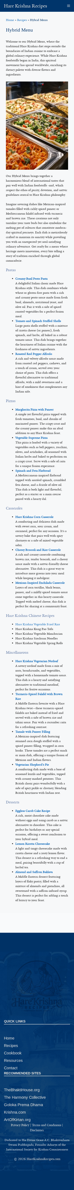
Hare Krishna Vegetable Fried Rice (37, 624)
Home (10, 20)
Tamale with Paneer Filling (32, 732)
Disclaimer (37, 1130)
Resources (13, 1060)
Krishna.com (15, 1112)
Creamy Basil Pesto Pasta (31, 279)
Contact (11, 1068)
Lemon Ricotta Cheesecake (32, 844)
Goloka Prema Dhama (23, 1105)
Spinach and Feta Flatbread (33, 471)
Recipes (22, 20)
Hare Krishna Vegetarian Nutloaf (36, 661)
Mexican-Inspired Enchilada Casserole (40, 583)
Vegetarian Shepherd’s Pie (32, 765)
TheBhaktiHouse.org (22, 1090)
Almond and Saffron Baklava (34, 872)
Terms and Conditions (46, 1125)
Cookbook (13, 1053)
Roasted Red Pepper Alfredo (33, 354)
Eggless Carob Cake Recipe (32, 811)
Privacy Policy (20, 1125)
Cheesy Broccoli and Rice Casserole (38, 550)
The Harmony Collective (25, 1097)
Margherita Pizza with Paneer (34, 409)
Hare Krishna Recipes (25, 6)
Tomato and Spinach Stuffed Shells (38, 321)
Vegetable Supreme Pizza (31, 438)
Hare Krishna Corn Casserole (34, 517)
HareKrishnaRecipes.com (43, 1159)
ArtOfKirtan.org (17, 1119)
